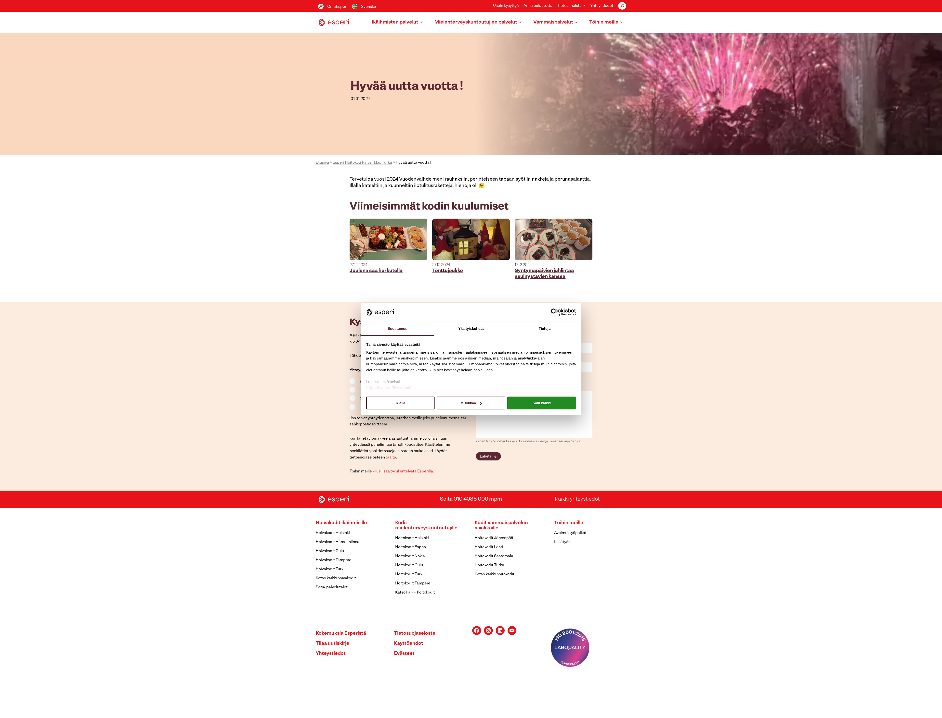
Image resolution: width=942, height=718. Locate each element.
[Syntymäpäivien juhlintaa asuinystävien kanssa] (553, 239)
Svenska (368, 7)
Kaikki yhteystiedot (577, 499)
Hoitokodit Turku (410, 574)
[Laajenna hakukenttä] (622, 6)
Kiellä (400, 403)
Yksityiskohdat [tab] (471, 328)
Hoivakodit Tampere (333, 560)
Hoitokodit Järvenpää (494, 538)
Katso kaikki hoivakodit (336, 578)
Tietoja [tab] (544, 328)
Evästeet (404, 653)
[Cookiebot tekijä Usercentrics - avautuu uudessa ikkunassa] (554, 312)
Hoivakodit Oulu (330, 551)
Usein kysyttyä (506, 6)
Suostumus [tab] (397, 328)
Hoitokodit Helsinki (412, 538)
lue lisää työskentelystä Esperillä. (404, 471)
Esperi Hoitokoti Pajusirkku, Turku (362, 163)
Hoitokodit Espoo (410, 547)
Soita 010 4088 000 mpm (471, 499)
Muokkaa (468, 403)
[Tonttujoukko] (471, 239)
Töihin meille (568, 522)
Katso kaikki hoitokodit (415, 592)
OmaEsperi (337, 7)
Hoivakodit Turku (331, 569)
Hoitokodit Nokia (410, 556)
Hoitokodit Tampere (412, 583)
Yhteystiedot (601, 6)
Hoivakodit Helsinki (333, 533)
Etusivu (322, 163)
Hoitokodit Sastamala (494, 556)
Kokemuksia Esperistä (341, 633)
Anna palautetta (537, 6)
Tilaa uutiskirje (332, 643)
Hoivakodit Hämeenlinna (337, 542)
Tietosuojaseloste (414, 633)
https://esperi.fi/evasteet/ (389, 387)
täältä (391, 457)
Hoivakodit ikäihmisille (341, 522)
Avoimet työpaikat (570, 533)
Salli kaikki (542, 403)
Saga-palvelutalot (332, 587)
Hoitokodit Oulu (409, 565)
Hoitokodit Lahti (489, 547)
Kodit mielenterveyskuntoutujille (426, 525)
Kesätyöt (562, 542)
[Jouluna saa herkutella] (388, 239)
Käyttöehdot (408, 643)
